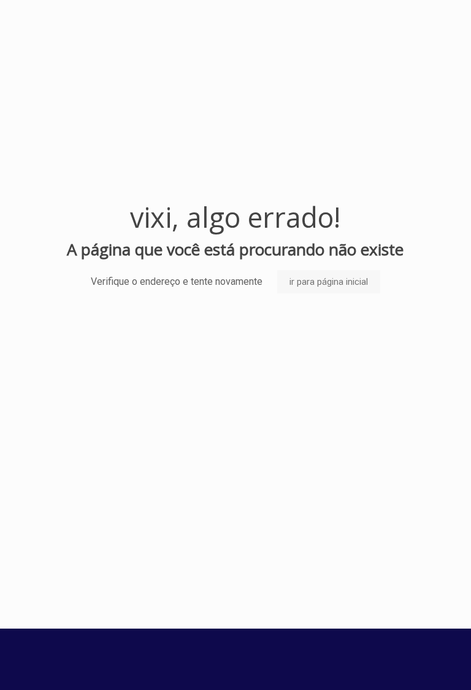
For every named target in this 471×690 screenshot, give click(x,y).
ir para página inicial (328, 281)
